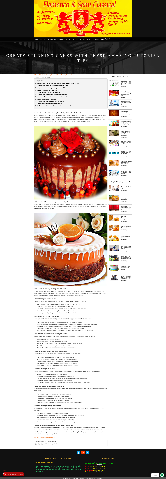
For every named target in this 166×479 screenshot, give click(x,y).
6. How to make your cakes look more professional (52, 97)
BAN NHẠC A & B (80, 478)
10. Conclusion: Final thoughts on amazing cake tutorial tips (55, 106)
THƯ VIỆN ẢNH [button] (86, 39)
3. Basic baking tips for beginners (47, 90)
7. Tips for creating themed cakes (46, 99)
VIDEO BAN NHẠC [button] (59, 39)
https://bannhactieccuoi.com (100, 472)
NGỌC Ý (99, 465)
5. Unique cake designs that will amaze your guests (52, 94)
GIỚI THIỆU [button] (43, 39)
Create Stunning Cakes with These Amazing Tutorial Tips (57, 75)
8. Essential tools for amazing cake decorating (50, 101)
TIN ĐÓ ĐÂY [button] (95, 39)
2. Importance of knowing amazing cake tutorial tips (52, 88)
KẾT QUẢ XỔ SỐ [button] (105, 39)
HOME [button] (36, 39)
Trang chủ (38, 75)
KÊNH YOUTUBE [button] (76, 39)
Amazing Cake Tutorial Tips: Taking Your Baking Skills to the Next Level (58, 83)
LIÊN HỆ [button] (68, 39)
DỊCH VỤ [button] (50, 39)
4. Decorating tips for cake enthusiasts (48, 92)
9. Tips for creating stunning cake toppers (49, 103)
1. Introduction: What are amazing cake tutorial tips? (52, 85)
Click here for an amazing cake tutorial (44, 437)
